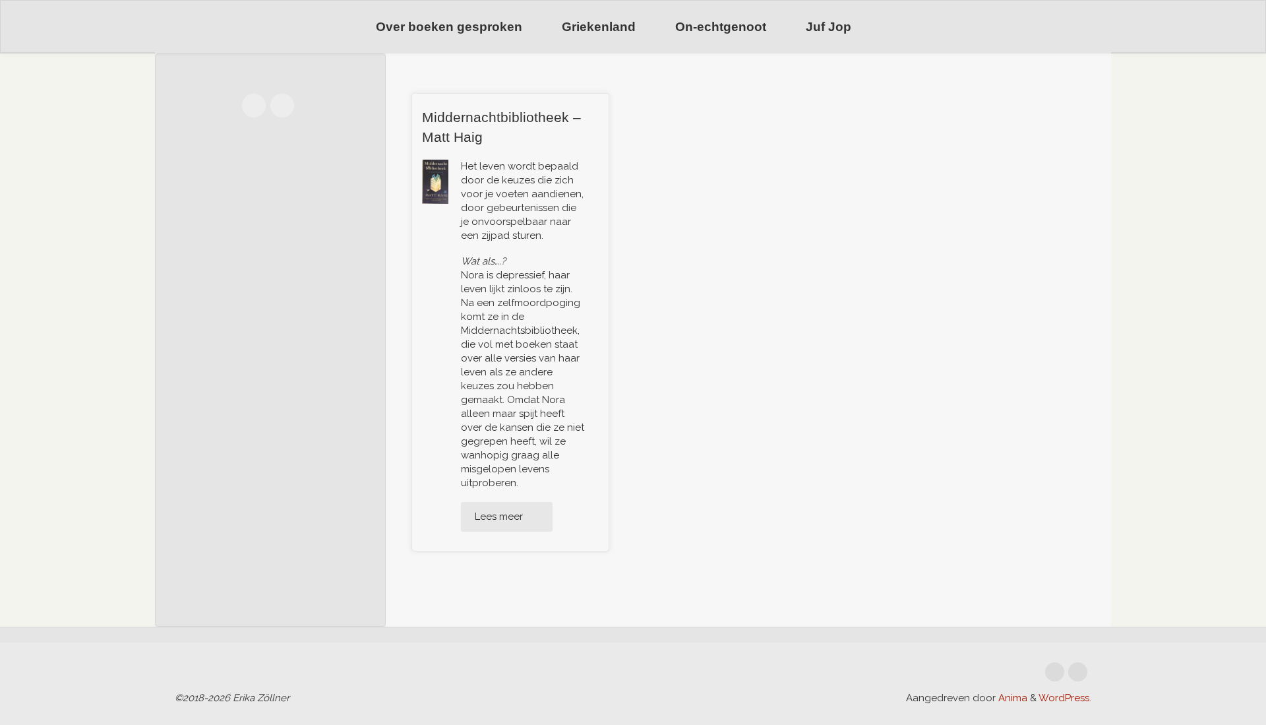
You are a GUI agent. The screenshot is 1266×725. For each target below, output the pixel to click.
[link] (888, 27)
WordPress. (1065, 698)
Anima (1011, 698)
